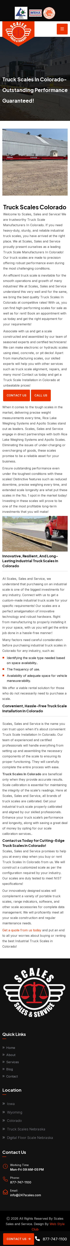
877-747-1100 (20, 1182)
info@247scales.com (25, 1195)
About (10, 1055)
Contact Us (16, 395)
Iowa (11, 1104)
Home (10, 1048)
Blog (9, 1069)
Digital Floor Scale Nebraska (30, 1138)
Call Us (40, 395)
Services (12, 1062)
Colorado (14, 1121)
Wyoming (14, 1112)
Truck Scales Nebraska (26, 1129)
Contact (12, 1076)
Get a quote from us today (21, 930)
